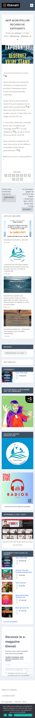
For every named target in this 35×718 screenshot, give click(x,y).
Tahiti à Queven (21, 583)
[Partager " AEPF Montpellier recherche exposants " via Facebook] (6, 175)
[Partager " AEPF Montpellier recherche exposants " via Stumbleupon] (14, 179)
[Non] (32, 711)
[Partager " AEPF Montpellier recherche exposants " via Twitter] (10, 175)
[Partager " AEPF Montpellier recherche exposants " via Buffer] (29, 175)
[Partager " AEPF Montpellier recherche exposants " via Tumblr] (17, 175)
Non (10, 715)
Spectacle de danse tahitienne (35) (22, 596)
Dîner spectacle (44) (22, 608)
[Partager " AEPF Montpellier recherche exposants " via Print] (21, 179)
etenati (18, 33)
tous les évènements (11, 622)
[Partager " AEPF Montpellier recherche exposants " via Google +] (14, 175)
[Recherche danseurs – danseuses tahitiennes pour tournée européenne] (17, 318)
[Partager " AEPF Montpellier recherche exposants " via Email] (17, 179)
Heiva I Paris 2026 (21, 373)
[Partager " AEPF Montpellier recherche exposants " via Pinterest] (21, 175)
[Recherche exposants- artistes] (17, 228)
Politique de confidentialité (23, 715)
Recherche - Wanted (19, 36)
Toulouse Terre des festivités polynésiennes (24, 571)
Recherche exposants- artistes (16, 240)
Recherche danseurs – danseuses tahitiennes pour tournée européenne (17, 331)
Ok (5, 715)
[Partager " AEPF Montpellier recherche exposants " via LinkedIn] (25, 175)
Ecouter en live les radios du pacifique (17, 506)
